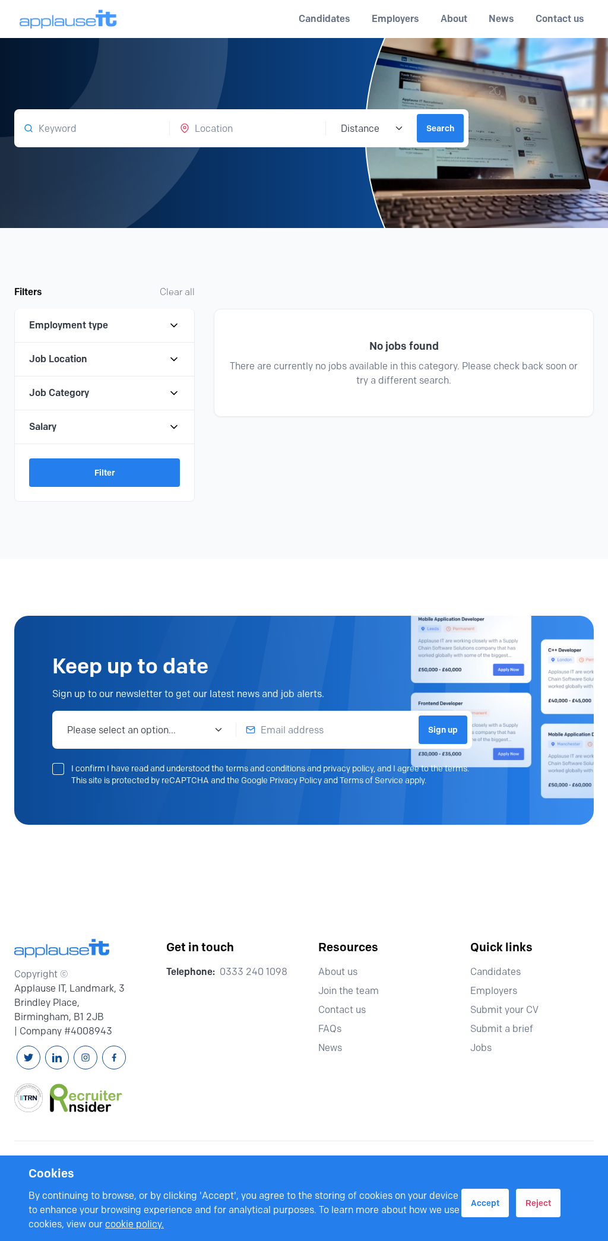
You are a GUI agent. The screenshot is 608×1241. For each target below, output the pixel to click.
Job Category (59, 392)
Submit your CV (504, 1009)
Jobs (481, 1047)
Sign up (443, 729)
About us (337, 971)
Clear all (177, 291)
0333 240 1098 (253, 971)
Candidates (495, 971)
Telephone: (190, 971)
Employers (493, 990)
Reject (538, 1203)
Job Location (58, 359)
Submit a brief (501, 1028)
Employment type (68, 325)
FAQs (329, 1028)
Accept (485, 1203)
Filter (104, 472)
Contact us (560, 18)
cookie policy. (134, 1224)
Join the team (348, 990)
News (501, 18)
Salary (42, 426)
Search (440, 128)
